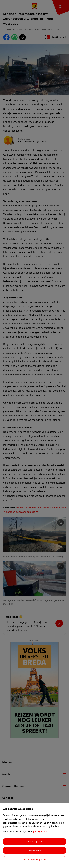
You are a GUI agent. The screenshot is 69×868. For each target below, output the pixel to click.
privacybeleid (40, 831)
